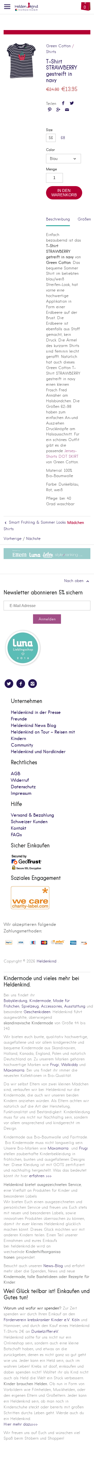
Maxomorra (14, 1070)
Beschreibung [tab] (58, 219)
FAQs (16, 834)
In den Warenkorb (64, 193)
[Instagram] (32, 683)
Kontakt (18, 828)
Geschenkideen (37, 1012)
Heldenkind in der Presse (36, 712)
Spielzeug (30, 1006)
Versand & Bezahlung (32, 815)
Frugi (54, 1064)
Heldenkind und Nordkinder (38, 751)
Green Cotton (58, 46)
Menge (51, 169)
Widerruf (20, 780)
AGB (15, 773)
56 (51, 137)
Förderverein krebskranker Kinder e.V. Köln (42, 1320)
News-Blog (53, 1265)
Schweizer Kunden (29, 821)
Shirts (51, 51)
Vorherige (12, 538)
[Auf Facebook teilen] (63, 103)
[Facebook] (20, 683)
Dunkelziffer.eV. (45, 1331)
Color (50, 150)
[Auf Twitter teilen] (71, 103)
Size (49, 130)
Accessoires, (52, 1006)
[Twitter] (9, 683)
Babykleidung (15, 1000)
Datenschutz (23, 786)
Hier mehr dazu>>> (21, 1424)
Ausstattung (74, 1006)
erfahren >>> (40, 1176)
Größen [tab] (84, 219)
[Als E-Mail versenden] (67, 110)
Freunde (19, 719)
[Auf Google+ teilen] (58, 110)
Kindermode (40, 1000)
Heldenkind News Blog (33, 725)
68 (63, 137)
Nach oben (74, 580)
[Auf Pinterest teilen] (49, 110)
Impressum (21, 793)
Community (22, 745)
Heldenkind (46, 961)
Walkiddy (69, 1064)
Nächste (33, 538)
